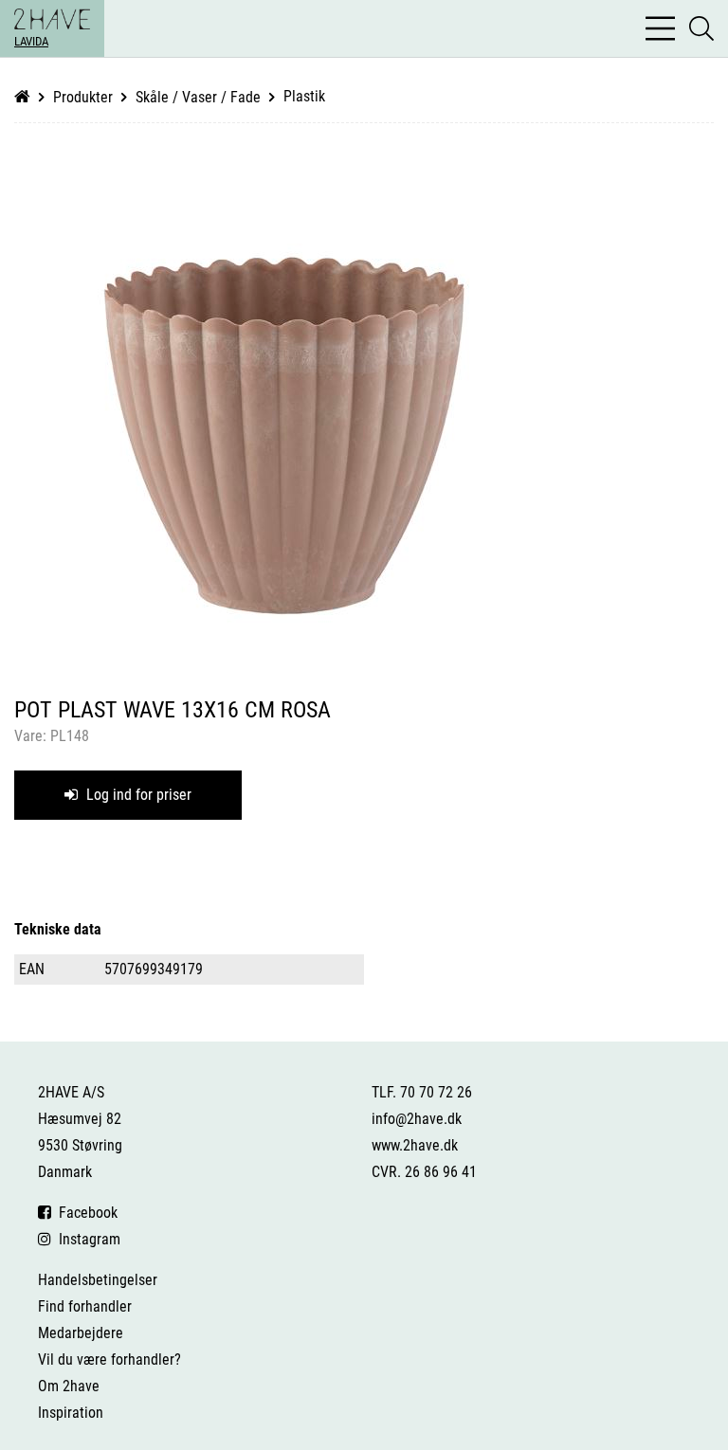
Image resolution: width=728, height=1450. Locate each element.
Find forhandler (85, 1306)
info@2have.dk (417, 1119)
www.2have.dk (415, 1145)
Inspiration (70, 1413)
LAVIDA (31, 41)
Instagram (85, 1239)
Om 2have (69, 1386)
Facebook (84, 1213)
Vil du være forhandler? (109, 1359)
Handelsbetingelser (97, 1280)
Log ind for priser (136, 795)
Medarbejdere (80, 1333)
